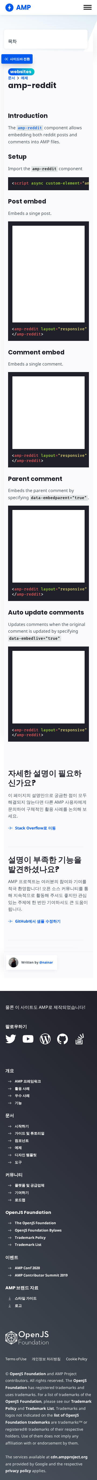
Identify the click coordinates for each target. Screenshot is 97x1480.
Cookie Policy (76, 1358)
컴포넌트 (22, 1140)
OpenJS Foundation (28, 1373)
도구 (18, 1162)
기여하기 (22, 1192)
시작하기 (22, 1126)
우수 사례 (22, 1095)
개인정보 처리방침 (46, 1358)
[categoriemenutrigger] (17, 59)
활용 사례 (22, 1088)
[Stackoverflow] (79, 1038)
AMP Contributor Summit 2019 (41, 1275)
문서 (11, 77)
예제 (24, 77)
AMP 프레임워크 (28, 1081)
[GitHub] (62, 1038)
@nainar (46, 962)
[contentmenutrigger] (46, 39)
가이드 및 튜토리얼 (29, 1133)
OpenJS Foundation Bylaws (38, 1230)
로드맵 (20, 1199)
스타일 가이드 (26, 1298)
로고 (18, 1305)
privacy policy (18, 1470)
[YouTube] (28, 1038)
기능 (18, 1102)
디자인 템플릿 (26, 1154)
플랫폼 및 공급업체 (29, 1185)
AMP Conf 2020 (27, 1267)
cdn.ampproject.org (69, 1456)
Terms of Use (15, 1358)
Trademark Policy (30, 1237)
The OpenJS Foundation (35, 1222)
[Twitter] (10, 1038)
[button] (88, 7)
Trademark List (28, 1244)
